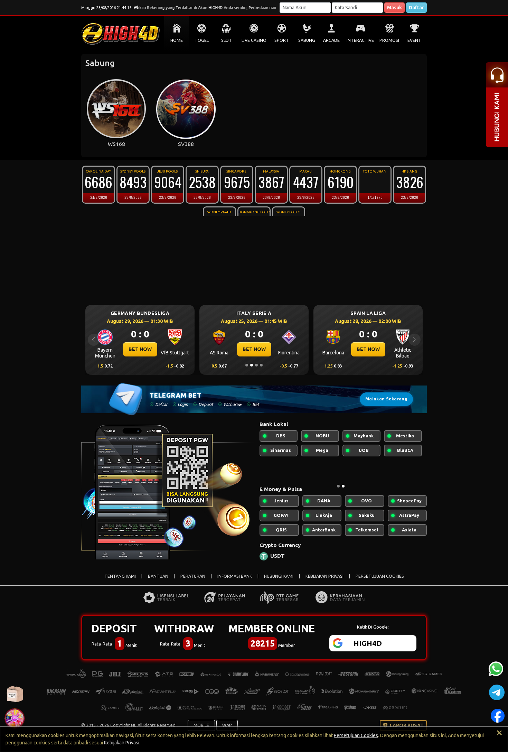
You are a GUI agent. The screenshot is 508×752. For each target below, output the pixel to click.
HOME (176, 40)
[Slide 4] (261, 365)
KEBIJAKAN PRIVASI (324, 576)
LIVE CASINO (254, 40)
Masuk (394, 7)
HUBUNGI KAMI (278, 576)
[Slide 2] (251, 365)
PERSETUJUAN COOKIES (380, 576)
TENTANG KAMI (120, 576)
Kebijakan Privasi (121, 742)
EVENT (414, 40)
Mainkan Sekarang (386, 399)
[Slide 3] (256, 365)
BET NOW (117, 349)
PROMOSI (389, 40)
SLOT (226, 40)
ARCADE (331, 40)
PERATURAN (192, 576)
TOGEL (202, 40)
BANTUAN (158, 576)
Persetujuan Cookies (356, 735)
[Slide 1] (246, 365)
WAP (227, 725)
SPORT (281, 40)
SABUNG (306, 40)
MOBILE (201, 725)
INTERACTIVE (360, 40)
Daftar (416, 7)
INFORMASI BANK (234, 576)
